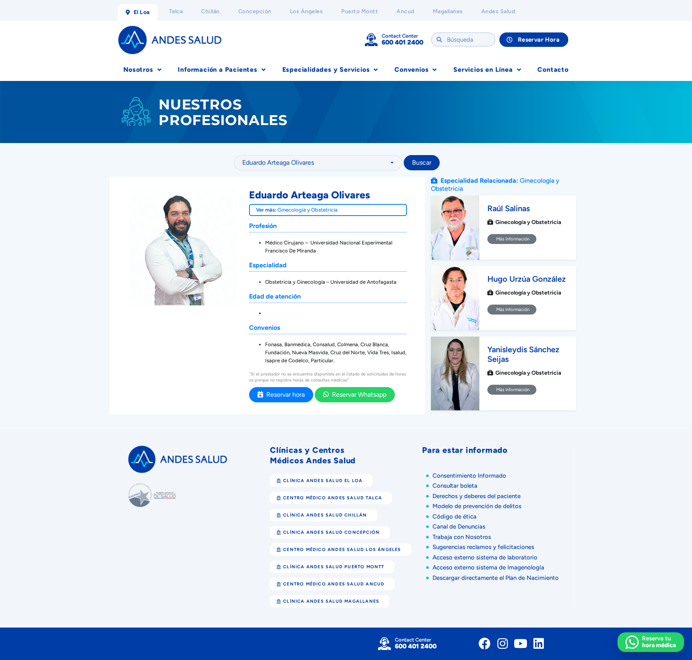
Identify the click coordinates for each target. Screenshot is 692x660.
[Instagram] (503, 644)
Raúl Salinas (508, 208)
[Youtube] (521, 644)
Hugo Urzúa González (526, 279)
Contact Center (400, 36)
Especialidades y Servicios (326, 69)
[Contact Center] (371, 39)
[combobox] (318, 162)
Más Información (512, 239)
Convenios (411, 69)
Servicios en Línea (483, 69)
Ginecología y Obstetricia (308, 210)
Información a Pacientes (217, 69)
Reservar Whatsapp (357, 394)
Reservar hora (284, 394)
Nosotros (138, 69)
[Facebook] (485, 644)
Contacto (552, 69)
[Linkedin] (539, 644)
